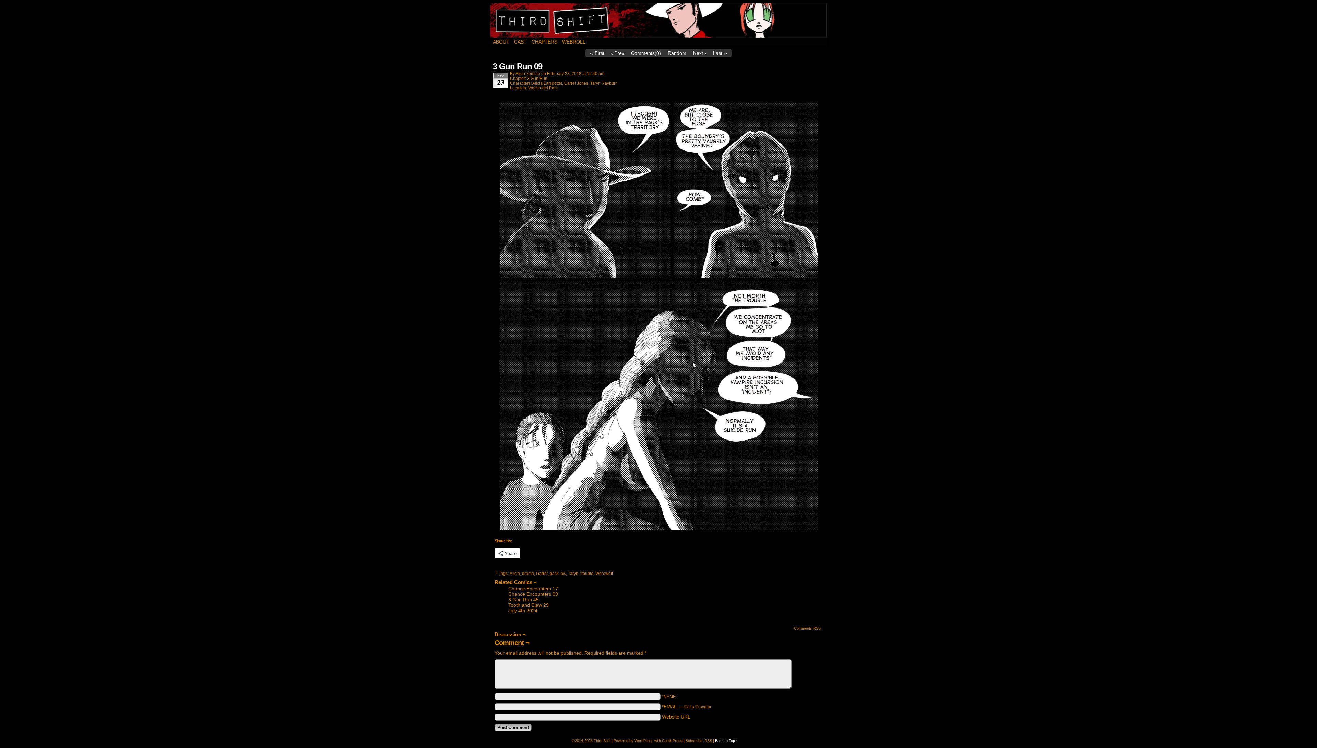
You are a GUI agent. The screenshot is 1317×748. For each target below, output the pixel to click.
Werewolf (604, 573)
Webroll (573, 42)
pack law (558, 573)
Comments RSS (807, 628)
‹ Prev (617, 53)
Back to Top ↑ (726, 741)
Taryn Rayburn (604, 83)
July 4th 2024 (522, 610)
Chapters (544, 42)
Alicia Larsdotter (547, 83)
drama (528, 573)
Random (677, 53)
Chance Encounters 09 (533, 594)
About (501, 42)
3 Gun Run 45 (523, 599)
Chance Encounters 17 (533, 588)
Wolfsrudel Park (543, 88)
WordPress (643, 741)
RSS (708, 741)
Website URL (676, 717)
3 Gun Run (537, 78)
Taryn (573, 573)
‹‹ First (597, 53)
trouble (586, 573)
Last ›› (720, 53)
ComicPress (672, 741)
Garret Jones (576, 83)
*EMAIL (686, 706)
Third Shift (658, 20)
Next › (699, 53)
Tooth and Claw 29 (528, 605)
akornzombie (527, 73)
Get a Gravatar (697, 706)
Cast (520, 42)
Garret (542, 573)
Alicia (515, 573)
